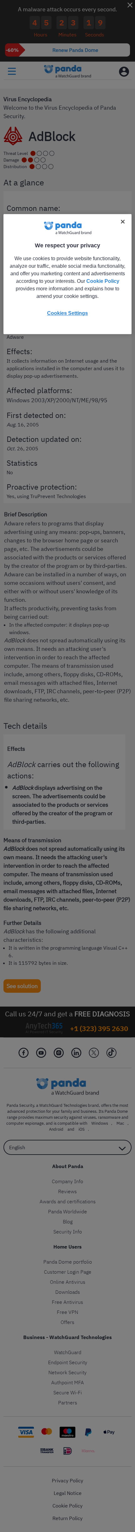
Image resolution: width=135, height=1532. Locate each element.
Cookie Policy (102, 281)
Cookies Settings (67, 313)
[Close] (123, 222)
